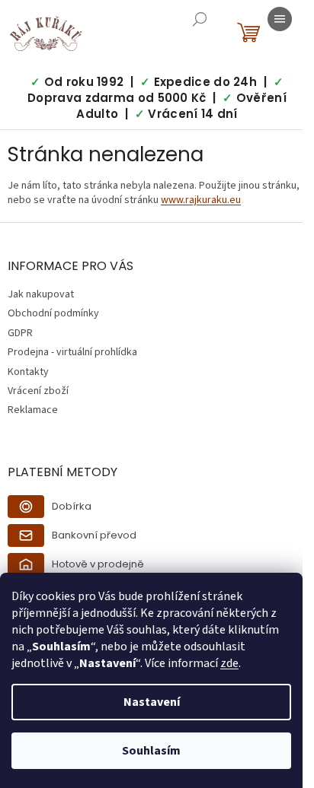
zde (229, 663)
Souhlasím (151, 750)
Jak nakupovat (41, 294)
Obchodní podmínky (53, 313)
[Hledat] (199, 19)
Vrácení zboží (38, 391)
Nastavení (151, 702)
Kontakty (28, 372)
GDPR (20, 333)
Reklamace (33, 410)
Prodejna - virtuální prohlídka (72, 352)
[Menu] (279, 19)
